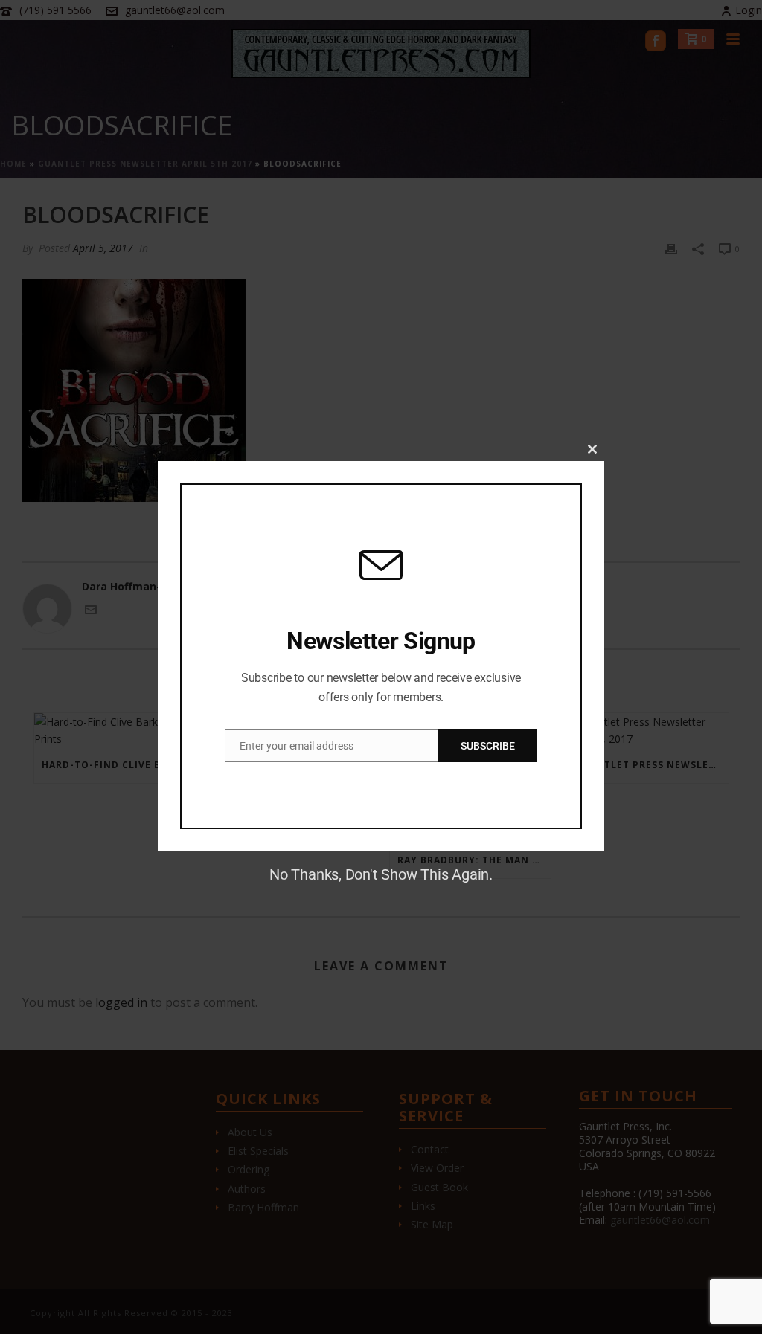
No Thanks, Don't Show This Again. (381, 874)
